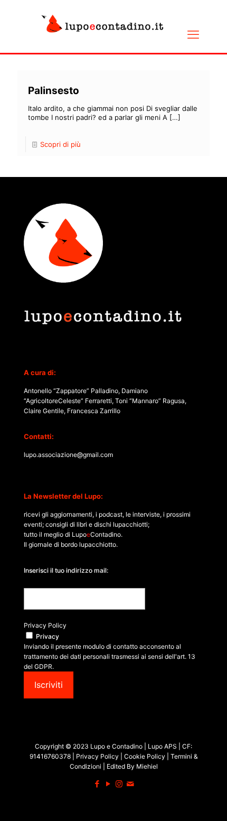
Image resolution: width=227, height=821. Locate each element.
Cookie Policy (145, 756)
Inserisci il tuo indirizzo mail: (66, 570)
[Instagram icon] (119, 784)
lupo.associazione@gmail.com (68, 455)
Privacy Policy (45, 625)
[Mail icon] (130, 784)
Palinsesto (53, 91)
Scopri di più (60, 144)
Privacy (47, 636)
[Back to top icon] (205, 799)
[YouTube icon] (108, 784)
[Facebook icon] (97, 784)
